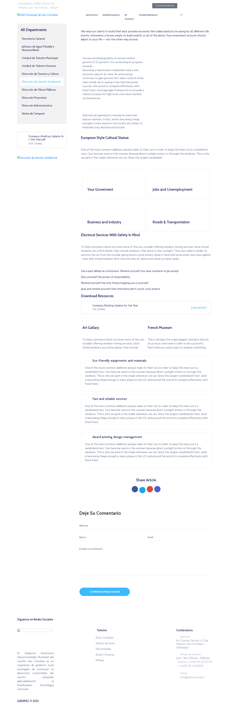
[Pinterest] (150, 489)
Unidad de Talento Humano (39, 66)
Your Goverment (100, 189)
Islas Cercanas (105, 654)
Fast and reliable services (109, 399)
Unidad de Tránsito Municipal (40, 58)
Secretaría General (33, 38)
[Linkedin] (157, 489)
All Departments (34, 30)
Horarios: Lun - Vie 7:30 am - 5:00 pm (38, 7)
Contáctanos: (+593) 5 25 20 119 (36, 3)
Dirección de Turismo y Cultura (40, 74)
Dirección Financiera (34, 97)
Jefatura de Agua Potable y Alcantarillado (38, 48)
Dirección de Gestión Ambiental (41, 81)
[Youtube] (124, 623)
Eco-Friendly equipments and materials (119, 360)
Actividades (104, 649)
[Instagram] (118, 623)
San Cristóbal (105, 637)
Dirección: (185, 636)
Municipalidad (111, 15)
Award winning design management (117, 437)
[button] (153, 53)
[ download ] (199, 307)
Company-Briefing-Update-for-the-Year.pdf (46, 138)
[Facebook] (135, 489)
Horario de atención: (191, 654)
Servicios (91, 15)
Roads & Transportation (171, 222)
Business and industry (104, 222)
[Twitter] (142, 490)
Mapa (100, 660)
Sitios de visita (106, 643)
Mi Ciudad (129, 17)
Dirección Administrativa (37, 105)
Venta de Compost (33, 113)
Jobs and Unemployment (172, 189)
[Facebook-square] (106, 623)
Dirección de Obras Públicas (39, 89)
